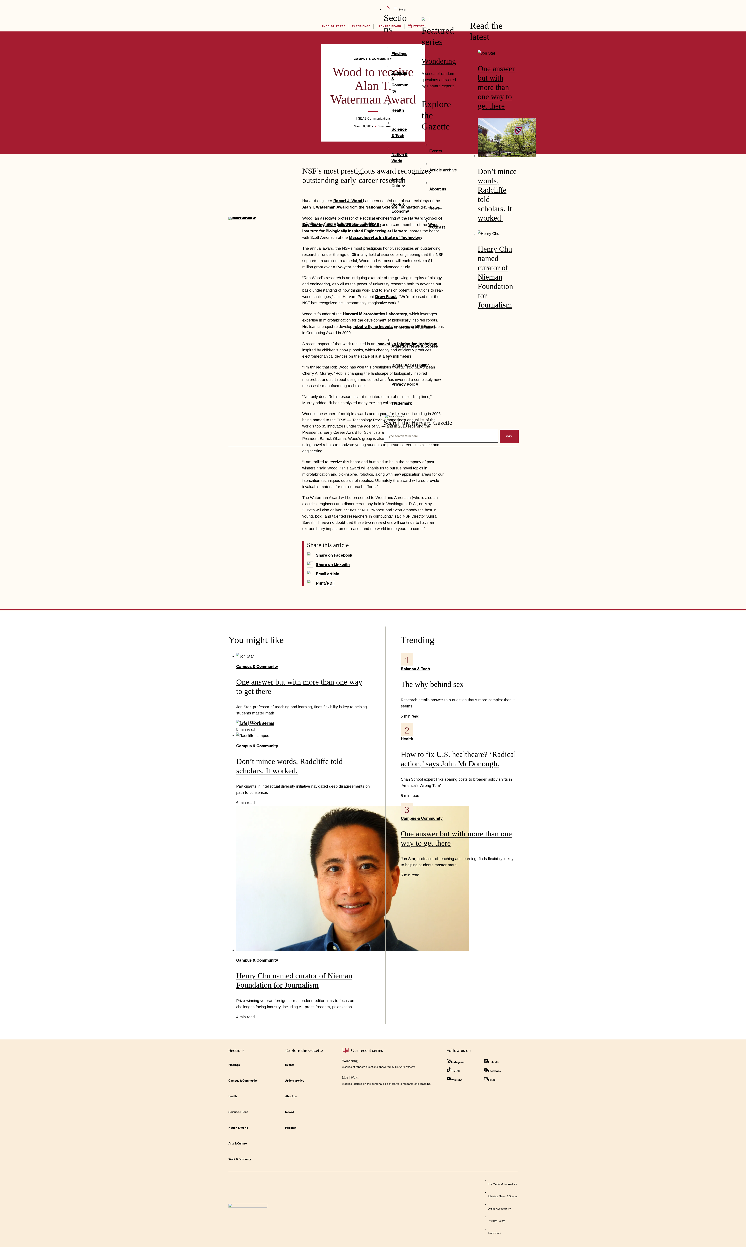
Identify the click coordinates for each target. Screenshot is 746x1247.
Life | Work (350, 1077)
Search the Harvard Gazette (418, 422)
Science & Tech (415, 668)
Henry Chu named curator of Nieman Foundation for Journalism (495, 277)
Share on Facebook (334, 555)
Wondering (439, 61)
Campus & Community (257, 666)
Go (509, 436)
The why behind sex (432, 684)
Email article (327, 573)
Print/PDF (325, 583)
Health (407, 738)
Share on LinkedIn (333, 564)
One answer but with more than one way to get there (496, 87)
